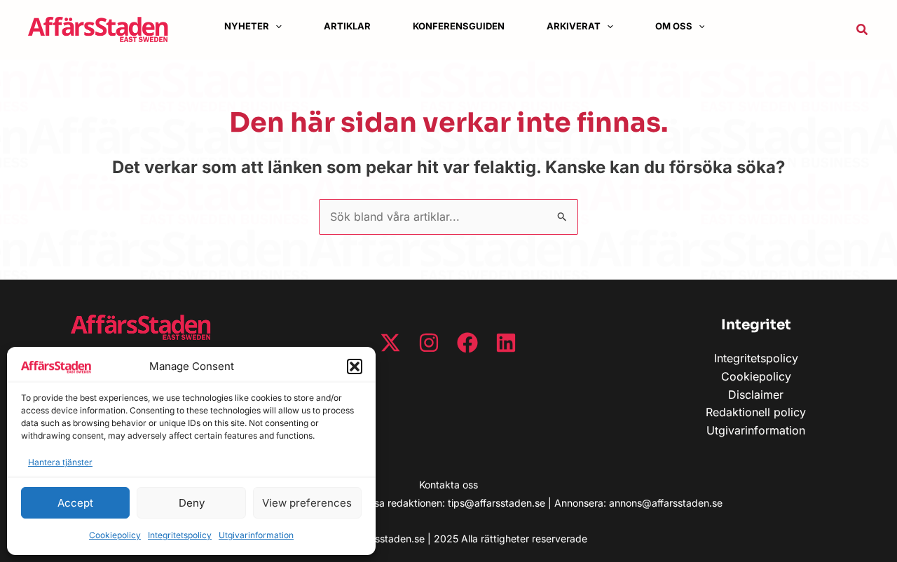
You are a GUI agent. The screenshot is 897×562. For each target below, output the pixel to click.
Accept (75, 502)
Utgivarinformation (256, 535)
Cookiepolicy (115, 535)
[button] (355, 366)
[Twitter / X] (390, 342)
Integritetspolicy (180, 535)
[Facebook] (467, 342)
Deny (192, 502)
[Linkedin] (505, 342)
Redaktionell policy (756, 412)
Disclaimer (755, 395)
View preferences (307, 502)
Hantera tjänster (60, 462)
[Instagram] (428, 342)
